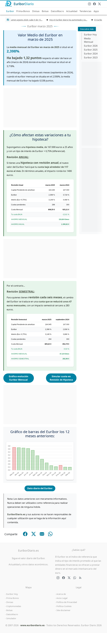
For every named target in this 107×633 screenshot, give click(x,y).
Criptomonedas (13, 606)
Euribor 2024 (91, 53)
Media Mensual (88, 40)
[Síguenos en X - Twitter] (99, 3)
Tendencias (85, 11)
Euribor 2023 (91, 57)
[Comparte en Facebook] (25, 534)
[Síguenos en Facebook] (94, 3)
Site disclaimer (63, 610)
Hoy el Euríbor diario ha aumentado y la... (63, 19)
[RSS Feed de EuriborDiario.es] (80, 578)
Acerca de (61, 594)
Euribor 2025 (91, 49)
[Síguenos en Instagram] (89, 3)
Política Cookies (63, 606)
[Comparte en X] (33, 534)
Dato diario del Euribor (40, 488)
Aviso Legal (61, 598)
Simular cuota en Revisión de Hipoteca (61, 378)
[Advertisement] (39, 107)
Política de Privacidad (66, 602)
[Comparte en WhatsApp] (50, 534)
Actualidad (71, 11)
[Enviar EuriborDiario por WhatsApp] (74, 578)
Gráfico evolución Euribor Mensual (18, 378)
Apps (96, 11)
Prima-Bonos (23, 11)
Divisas (36, 11)
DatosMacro (57, 11)
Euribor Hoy (90, 34)
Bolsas (45, 11)
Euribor (10, 11)
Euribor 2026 (91, 45)
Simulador (11, 618)
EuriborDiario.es (28, 550)
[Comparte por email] (42, 534)
